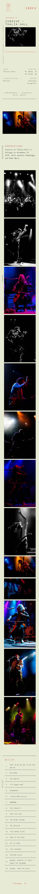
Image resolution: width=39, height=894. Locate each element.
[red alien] (8, 3)
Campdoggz (11, 93)
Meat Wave (19, 95)
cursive (27, 93)
